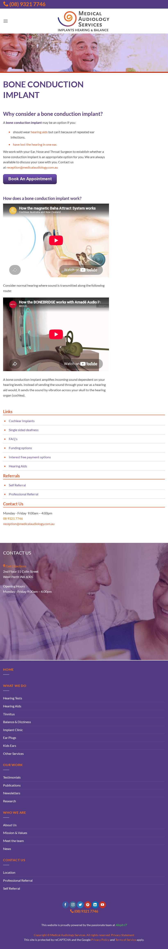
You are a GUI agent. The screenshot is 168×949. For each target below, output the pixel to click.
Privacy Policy (100, 939)
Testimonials (12, 777)
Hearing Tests (12, 698)
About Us (10, 825)
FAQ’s (13, 439)
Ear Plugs (9, 737)
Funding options (20, 448)
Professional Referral (23, 494)
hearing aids (39, 132)
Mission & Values (15, 833)
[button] (5, 21)
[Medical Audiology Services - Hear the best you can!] (84, 21)
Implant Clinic (13, 730)
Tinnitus (9, 714)
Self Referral (17, 485)
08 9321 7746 (13, 518)
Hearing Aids (18, 466)
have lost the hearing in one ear (34, 144)
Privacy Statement (122, 935)
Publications (12, 785)
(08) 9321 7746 (26, 4)
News (7, 849)
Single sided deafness (24, 430)
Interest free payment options (30, 457)
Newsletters (11, 793)
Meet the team (13, 841)
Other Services (13, 753)
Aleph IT (121, 925)
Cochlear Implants (22, 421)
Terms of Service (125, 939)
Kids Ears (9, 745)
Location (9, 872)
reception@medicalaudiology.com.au (32, 167)
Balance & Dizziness (17, 722)
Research (9, 801)
